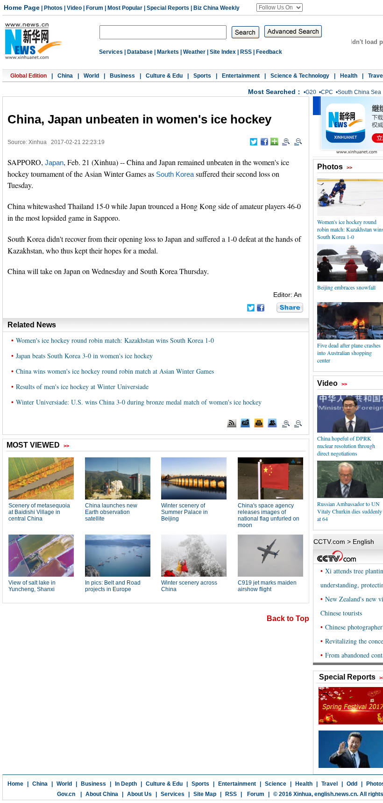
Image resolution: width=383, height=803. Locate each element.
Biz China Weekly (216, 8)
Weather (194, 52)
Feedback (269, 52)
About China (101, 794)
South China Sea (359, 92)
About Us (139, 794)
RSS (246, 52)
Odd (352, 784)
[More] (274, 141)
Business (122, 75)
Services (111, 52)
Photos (53, 8)
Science (275, 784)
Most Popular (124, 8)
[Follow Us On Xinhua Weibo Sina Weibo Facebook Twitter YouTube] (279, 7)
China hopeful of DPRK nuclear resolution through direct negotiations (346, 445)
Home (15, 784)
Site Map (204, 794)
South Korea (175, 174)
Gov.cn (66, 794)
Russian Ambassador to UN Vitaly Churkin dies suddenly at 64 (349, 511)
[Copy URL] (272, 422)
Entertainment (241, 75)
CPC (327, 92)
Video (74, 8)
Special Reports (168, 8)
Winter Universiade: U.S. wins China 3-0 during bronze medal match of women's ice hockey (139, 402)
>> (349, 167)
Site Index (223, 52)
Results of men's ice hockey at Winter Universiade (82, 386)
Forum (94, 8)
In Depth (126, 784)
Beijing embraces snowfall (346, 287)
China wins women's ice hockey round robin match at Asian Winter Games (115, 371)
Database (140, 52)
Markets (168, 52)
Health (348, 75)
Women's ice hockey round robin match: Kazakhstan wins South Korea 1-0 (115, 340)
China (65, 75)
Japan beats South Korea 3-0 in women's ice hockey (84, 355)
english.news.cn (335, 794)
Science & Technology (299, 75)
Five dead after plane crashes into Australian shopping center (349, 352)
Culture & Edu (164, 75)
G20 (310, 92)
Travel (329, 784)
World (91, 75)
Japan (54, 162)
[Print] (258, 422)
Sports (202, 75)
